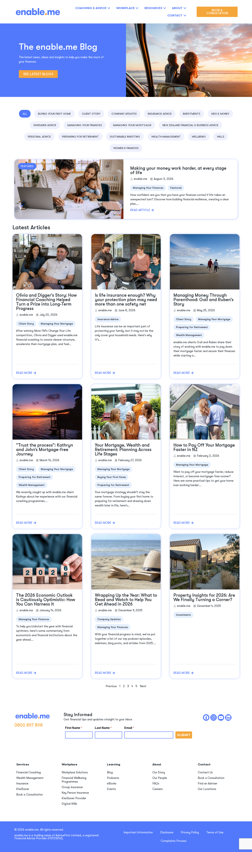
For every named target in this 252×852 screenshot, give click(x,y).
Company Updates (124, 113)
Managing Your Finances (84, 125)
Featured (176, 187)
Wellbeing (199, 136)
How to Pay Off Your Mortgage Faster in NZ (204, 447)
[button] (27, 166)
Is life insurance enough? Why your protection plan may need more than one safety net (126, 300)
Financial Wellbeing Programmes (74, 779)
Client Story (91, 113)
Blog (110, 772)
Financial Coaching (28, 772)
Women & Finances (126, 148)
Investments (191, 113)
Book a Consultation (29, 794)
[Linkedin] (228, 717)
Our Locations (207, 789)
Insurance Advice (160, 113)
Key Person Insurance (75, 792)
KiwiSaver (22, 789)
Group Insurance (72, 787)
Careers (157, 789)
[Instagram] (213, 717)
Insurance (22, 783)
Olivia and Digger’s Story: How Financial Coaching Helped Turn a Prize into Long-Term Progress (46, 302)
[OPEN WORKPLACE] (137, 8)
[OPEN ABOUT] (184, 8)
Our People (159, 778)
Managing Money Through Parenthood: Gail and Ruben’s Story (203, 300)
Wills (220, 136)
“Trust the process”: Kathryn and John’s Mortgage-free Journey (44, 450)
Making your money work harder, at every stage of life (178, 170)
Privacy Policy (190, 832)
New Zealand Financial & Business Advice (190, 125)
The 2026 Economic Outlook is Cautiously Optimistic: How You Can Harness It (45, 600)
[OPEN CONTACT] (184, 15)
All (25, 113)
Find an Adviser (207, 783)
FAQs (155, 783)
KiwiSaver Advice (45, 125)
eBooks (111, 783)
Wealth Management (166, 136)
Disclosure (166, 832)
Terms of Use (214, 832)
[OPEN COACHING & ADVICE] (108, 8)
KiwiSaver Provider (74, 798)
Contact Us (205, 772)
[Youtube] (221, 717)
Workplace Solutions (75, 772)
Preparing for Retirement (80, 136)
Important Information (138, 832)
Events (111, 789)
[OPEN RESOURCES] (164, 8)
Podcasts (113, 778)
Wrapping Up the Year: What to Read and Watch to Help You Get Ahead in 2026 (126, 600)
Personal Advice (39, 136)
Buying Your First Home (54, 113)
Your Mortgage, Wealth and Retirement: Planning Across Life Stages (123, 450)
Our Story (158, 772)
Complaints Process (174, 841)
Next (143, 686)
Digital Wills (69, 803)
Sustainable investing (125, 136)
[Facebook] (206, 717)
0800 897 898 (28, 725)
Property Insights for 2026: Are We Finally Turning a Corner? (204, 597)
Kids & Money (220, 113)
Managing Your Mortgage (132, 125)
